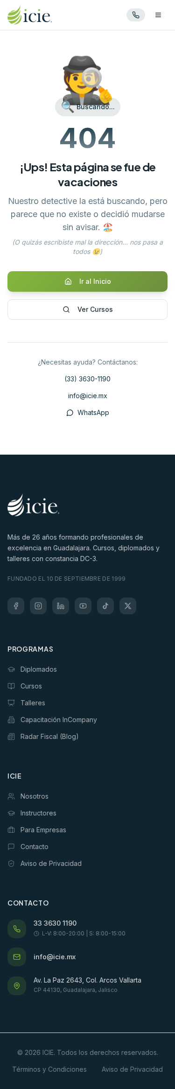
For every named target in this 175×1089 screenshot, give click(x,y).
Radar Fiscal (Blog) (50, 736)
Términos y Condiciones (49, 1069)
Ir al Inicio (95, 281)
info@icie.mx (87, 396)
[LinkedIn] (60, 605)
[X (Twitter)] (127, 605)
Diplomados (39, 669)
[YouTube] (83, 605)
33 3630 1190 (55, 923)
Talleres (33, 703)
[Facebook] (15, 605)
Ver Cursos (95, 309)
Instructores (38, 813)
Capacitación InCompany (59, 720)
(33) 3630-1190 (87, 379)
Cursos (31, 686)
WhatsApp (93, 412)
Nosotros (35, 796)
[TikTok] (105, 605)
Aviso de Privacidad (51, 863)
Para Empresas (43, 830)
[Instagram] (38, 605)
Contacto (35, 846)
